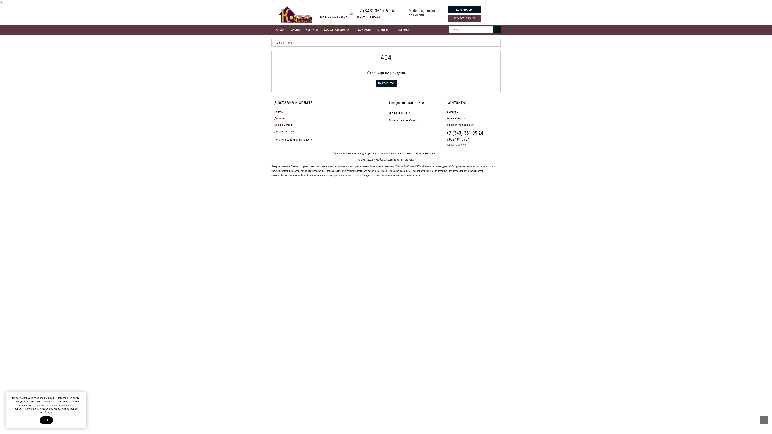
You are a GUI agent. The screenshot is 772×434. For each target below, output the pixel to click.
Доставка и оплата (337, 29)
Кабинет (403, 29)
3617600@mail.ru (464, 124)
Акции (295, 29)
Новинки (312, 29)
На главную (386, 83)
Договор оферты (284, 131)
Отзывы (382, 29)
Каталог (279, 29)
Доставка (280, 118)
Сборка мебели (283, 124)
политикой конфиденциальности (55, 405)
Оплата (278, 112)
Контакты (364, 29)
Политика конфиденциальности (293, 139)
